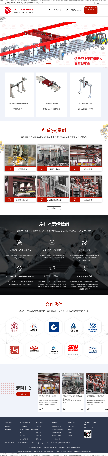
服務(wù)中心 (55, 422)
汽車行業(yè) (39, 426)
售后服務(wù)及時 (56, 432)
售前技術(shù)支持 (56, 426)
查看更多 (54, 208)
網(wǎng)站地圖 (75, 447)
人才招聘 (70, 435)
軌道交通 (38, 432)
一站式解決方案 (56, 439)
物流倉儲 (38, 439)
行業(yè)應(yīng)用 (25, 422)
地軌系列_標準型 (52, 103)
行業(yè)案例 (39, 422)
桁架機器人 (2, 19)
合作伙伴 (70, 432)
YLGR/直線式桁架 (85, 103)
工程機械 (38, 435)
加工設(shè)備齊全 (56, 435)
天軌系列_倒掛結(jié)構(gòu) (18, 103)
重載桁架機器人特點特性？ (95, 396)
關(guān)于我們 (72, 422)
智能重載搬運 (23, 426)
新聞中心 (23, 394)
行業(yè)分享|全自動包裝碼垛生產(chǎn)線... (72, 396)
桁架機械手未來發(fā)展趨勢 (47, 396)
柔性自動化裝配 (24, 439)
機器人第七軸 (3, 21)
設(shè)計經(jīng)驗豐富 (57, 429)
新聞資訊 (70, 429)
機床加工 (38, 429)
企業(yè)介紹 (71, 426)
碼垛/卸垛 (22, 435)
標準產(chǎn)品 (8, 422)
